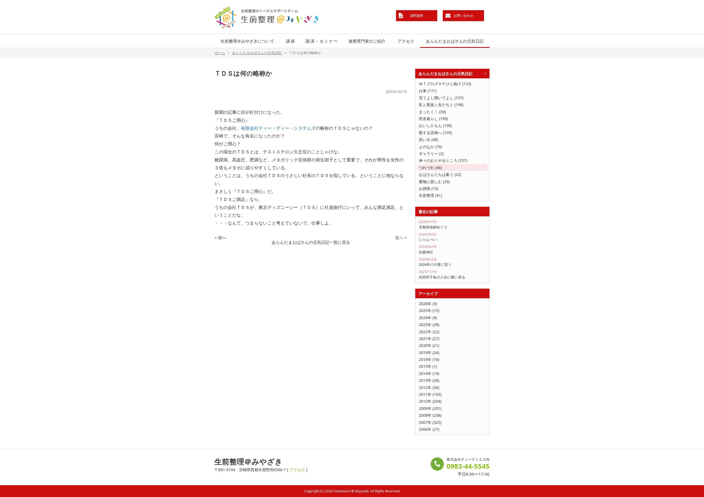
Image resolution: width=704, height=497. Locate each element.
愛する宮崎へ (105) (435, 132)
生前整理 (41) (430, 195)
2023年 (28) (429, 324)
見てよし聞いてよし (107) (441, 97)
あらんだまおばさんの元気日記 (455, 41)
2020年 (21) (429, 345)
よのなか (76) (430, 146)
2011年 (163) (430, 394)
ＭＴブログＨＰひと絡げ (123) (445, 83)
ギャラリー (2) (431, 153)
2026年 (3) (428, 303)
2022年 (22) (429, 331)
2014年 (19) (429, 373)
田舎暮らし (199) (433, 118)
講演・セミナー (322, 41)
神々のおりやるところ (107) (443, 160)
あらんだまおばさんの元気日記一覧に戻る (311, 242)
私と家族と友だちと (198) (441, 104)
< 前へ (220, 237)
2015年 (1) (428, 366)
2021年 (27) (429, 338)
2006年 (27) (429, 429)
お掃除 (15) (428, 188)
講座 (290, 41)
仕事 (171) (427, 90)
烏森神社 (427, 249)
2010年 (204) (430, 401)
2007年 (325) (430, 422)
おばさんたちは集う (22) (440, 174)
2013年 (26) (429, 380)
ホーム (220, 53)
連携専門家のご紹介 (367, 41)
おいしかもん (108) (435, 125)
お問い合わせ (463, 15)
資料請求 (416, 15)
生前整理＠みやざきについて (247, 41)
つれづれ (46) (430, 167)
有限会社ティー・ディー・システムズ (278, 128)
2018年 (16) (429, 359)
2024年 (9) (428, 317)
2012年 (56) (429, 387)
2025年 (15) (429, 310)
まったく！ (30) (432, 111)
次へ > (401, 237)
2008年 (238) (430, 415)
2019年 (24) (429, 352)
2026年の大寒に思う (435, 262)
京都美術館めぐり (433, 224)
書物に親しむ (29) (434, 181)
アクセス (406, 41)
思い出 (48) (428, 139)
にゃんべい (428, 237)
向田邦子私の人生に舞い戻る (442, 274)
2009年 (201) (430, 408)
